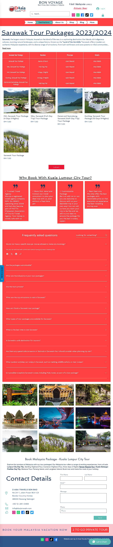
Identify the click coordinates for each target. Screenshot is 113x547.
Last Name (88, 474)
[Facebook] (82, 15)
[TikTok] (87, 15)
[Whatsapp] (78, 15)
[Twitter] (91, 15)
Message (63, 491)
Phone (62, 507)
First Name (64, 474)
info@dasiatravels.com (21, 508)
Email (62, 483)
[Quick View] (16, 100)
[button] (103, 15)
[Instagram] (73, 15)
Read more (6, 48)
